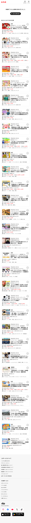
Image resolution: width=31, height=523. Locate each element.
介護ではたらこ (4, 498)
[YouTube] (12, 509)
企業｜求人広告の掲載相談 (6, 476)
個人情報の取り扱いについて (6, 465)
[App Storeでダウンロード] (6, 514)
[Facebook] (8, 509)
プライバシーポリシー (5, 463)
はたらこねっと (4, 494)
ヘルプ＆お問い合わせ (5, 460)
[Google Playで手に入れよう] (18, 514)
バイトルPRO (3, 491)
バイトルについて (4, 473)
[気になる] (27, 24)
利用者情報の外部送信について (7, 467)
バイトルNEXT (4, 485)
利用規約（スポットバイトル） (7, 469)
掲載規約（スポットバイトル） (7, 471)
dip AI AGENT (3, 487)
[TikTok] (22, 509)
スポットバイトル (4, 483)
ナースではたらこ (4, 496)
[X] (17, 509)
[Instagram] (3, 509)
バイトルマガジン (4, 489)
